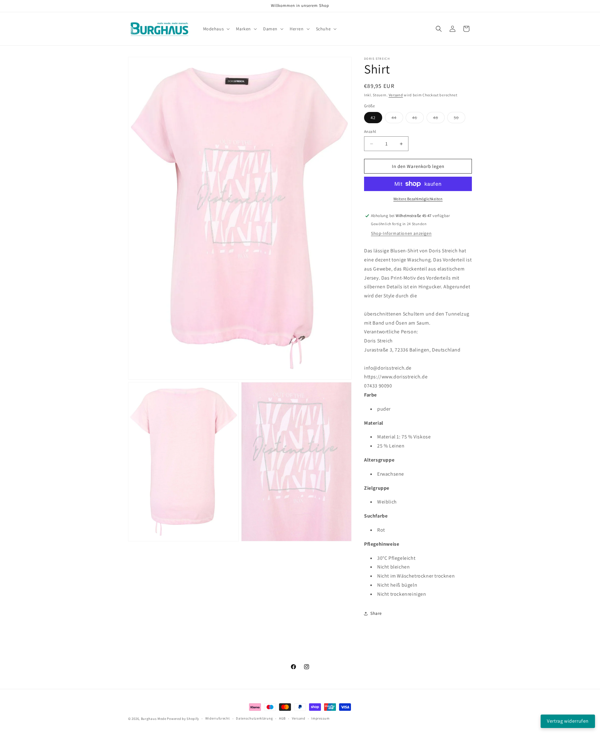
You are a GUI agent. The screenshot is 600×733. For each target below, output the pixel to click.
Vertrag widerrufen (568, 721)
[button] (215, 28)
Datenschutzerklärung (254, 718)
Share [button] (376, 613)
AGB (282, 718)
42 (373, 117)
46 (418, 118)
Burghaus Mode (153, 718)
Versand (396, 95)
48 (439, 118)
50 (459, 118)
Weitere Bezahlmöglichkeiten (418, 198)
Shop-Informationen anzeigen (401, 233)
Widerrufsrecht (217, 718)
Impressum (320, 718)
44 (397, 118)
